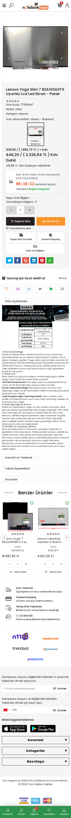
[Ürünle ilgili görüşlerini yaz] (30, 289)
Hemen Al (52, 221)
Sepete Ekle (22, 221)
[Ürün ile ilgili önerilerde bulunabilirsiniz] (63, 289)
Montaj (63, 278)
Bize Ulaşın (35, 761)
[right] (67, 537)
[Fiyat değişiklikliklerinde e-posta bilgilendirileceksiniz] (52, 289)
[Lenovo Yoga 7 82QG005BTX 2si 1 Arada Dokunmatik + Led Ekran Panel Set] (18, 516)
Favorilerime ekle (20, 228)
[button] (7, 48)
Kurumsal (35, 740)
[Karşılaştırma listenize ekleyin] (41, 289)
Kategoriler (35, 751)
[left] (4, 537)
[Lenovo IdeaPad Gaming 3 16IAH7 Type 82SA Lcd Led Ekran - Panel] (53, 516)
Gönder (62, 688)
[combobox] (6, 710)
